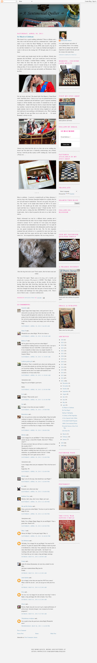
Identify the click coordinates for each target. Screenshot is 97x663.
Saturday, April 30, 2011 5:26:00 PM (35, 457)
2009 (62, 445)
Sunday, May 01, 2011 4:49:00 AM (34, 557)
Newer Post (20, 633)
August (65, 394)
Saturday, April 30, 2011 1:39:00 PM (35, 409)
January (65, 439)
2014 (62, 372)
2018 (62, 362)
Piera (23, 592)
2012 (62, 378)
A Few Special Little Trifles (69, 418)
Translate (71, 194)
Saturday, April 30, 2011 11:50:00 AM (36, 375)
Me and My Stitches (27, 506)
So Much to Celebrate (68, 407)
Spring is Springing (67, 413)
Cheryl (23, 604)
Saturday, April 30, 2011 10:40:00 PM (36, 536)
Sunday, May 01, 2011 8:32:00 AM (34, 587)
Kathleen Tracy (29, 297)
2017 (62, 364)
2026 (62, 340)
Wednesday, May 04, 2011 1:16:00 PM (36, 626)
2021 (62, 353)
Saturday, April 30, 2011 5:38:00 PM (35, 491)
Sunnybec (24, 308)
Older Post (53, 633)
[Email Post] (43, 297)
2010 (62, 443)
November (66, 386)
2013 (62, 375)
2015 (62, 370)
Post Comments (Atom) (31, 637)
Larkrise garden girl (27, 361)
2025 (62, 342)
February (65, 437)
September (66, 391)
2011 (62, 381)
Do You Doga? (66, 410)
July (64, 397)
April (64, 405)
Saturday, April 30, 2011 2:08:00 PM (35, 430)
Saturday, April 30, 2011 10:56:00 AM (36, 336)
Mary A (24, 530)
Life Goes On (66, 431)
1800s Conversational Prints (69, 423)
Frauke (23, 561)
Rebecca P (24, 341)
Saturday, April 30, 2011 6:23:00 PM (35, 514)
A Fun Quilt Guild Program (69, 421)
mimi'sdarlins (25, 577)
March (64, 434)
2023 (62, 348)
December (65, 383)
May (64, 402)
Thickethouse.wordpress (28, 618)
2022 (62, 351)
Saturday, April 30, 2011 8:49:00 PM (35, 526)
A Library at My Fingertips (69, 415)
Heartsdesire (25, 414)
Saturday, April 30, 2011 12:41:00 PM (36, 399)
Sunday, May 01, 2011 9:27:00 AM (34, 614)
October (65, 389)
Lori (23, 394)
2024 (62, 345)
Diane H (24, 331)
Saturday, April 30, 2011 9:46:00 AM (36, 326)
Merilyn (24, 435)
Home (37, 633)
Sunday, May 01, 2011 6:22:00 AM (34, 573)
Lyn (23, 486)
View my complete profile (67, 54)
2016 (62, 367)
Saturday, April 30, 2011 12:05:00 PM (36, 389)
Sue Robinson (25, 540)
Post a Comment (21, 630)
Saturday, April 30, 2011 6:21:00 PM (35, 502)
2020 (62, 356)
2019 (62, 359)
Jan (22, 404)
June (64, 399)
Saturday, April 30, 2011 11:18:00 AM (36, 357)
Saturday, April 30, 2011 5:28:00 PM (35, 481)
